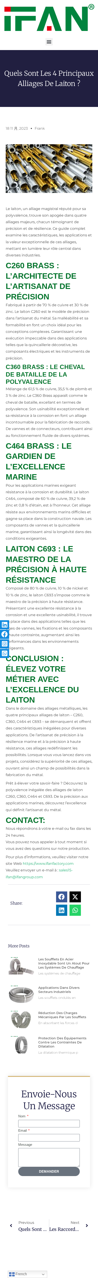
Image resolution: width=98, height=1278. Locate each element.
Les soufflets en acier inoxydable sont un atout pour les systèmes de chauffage (64, 963)
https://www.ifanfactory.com (48, 863)
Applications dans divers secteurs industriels (59, 990)
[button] (49, 42)
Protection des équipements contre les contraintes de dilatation (62, 1042)
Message (25, 1144)
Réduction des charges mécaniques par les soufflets (62, 1015)
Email (23, 1130)
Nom (22, 1116)
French (21, 1274)
